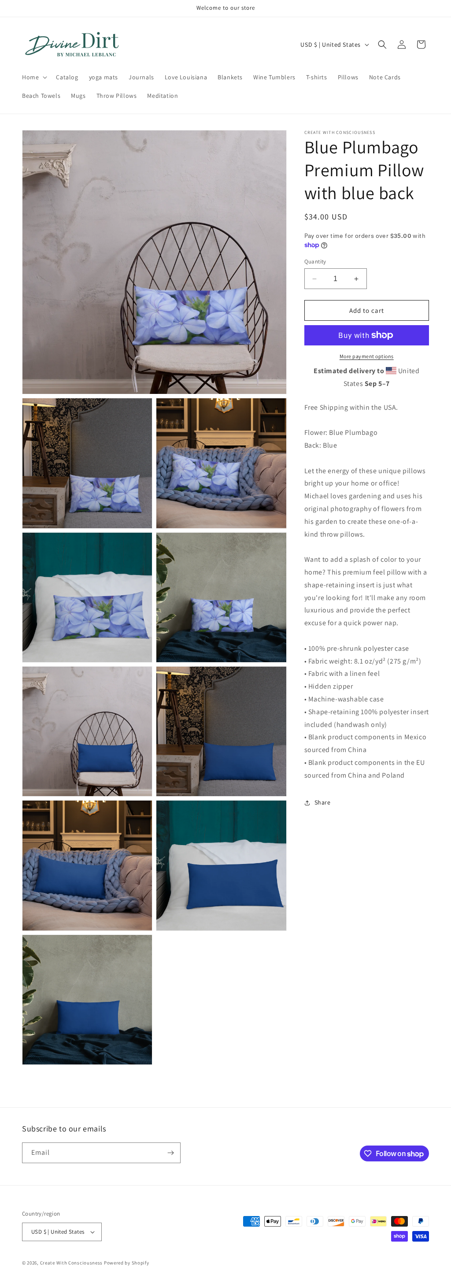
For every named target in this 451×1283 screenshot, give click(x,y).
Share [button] (322, 802)
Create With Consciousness (71, 1263)
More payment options (367, 356)
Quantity (315, 261)
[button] (34, 77)
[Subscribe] (170, 1152)
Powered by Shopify (126, 1263)
